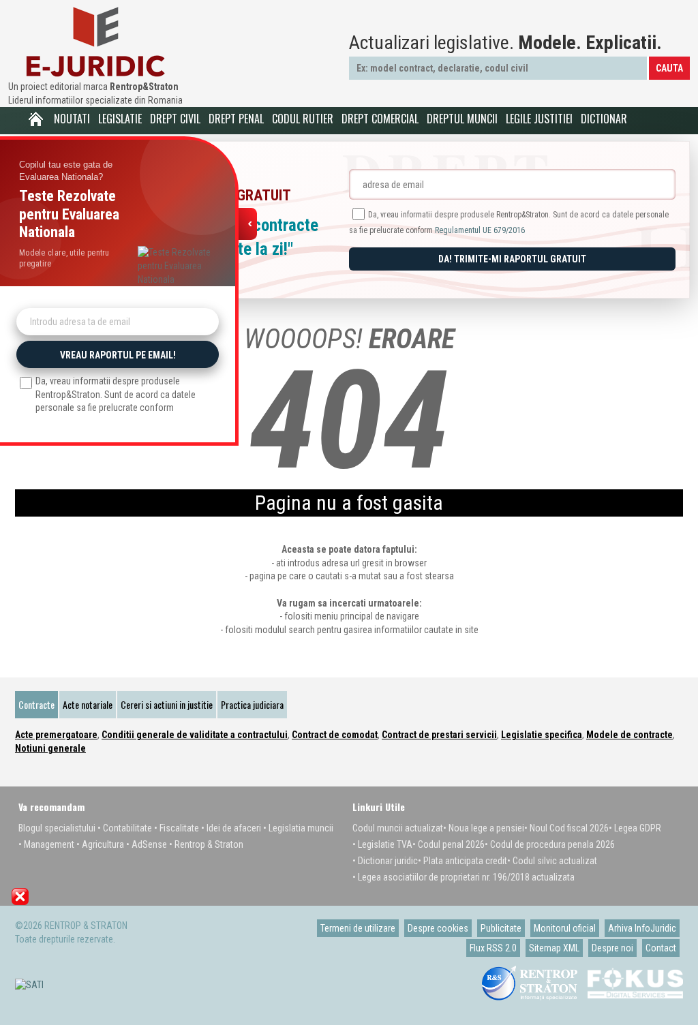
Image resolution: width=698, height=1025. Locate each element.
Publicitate (501, 928)
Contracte (36, 704)
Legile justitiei (539, 118)
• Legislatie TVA (382, 844)
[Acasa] (35, 119)
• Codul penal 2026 (448, 844)
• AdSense (146, 844)
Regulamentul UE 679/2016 (480, 230)
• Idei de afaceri (231, 828)
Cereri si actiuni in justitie (167, 704)
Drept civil (175, 118)
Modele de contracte (629, 734)
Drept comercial (380, 118)
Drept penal (236, 118)
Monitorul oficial (565, 928)
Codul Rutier (302, 118)
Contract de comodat (335, 734)
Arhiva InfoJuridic (642, 928)
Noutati (72, 118)
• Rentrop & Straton (206, 844)
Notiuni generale (50, 748)
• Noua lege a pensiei (483, 828)
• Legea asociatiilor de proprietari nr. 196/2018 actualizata (463, 877)
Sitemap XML (554, 948)
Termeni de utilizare (357, 928)
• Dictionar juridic (385, 860)
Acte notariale (87, 704)
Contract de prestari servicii (439, 734)
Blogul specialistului (56, 828)
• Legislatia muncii (298, 828)
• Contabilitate (124, 828)
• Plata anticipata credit (462, 860)
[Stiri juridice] (95, 42)
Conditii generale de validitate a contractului (195, 734)
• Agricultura (100, 844)
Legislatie (120, 118)
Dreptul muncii (462, 118)
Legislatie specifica (541, 734)
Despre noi (612, 948)
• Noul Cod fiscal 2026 (566, 828)
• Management (46, 844)
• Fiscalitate (176, 828)
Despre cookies (438, 928)
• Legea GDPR (635, 828)
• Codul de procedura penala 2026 (550, 844)
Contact (661, 948)
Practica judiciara (252, 704)
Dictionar (604, 118)
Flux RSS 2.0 (493, 948)
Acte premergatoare (56, 734)
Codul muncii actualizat (397, 828)
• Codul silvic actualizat (552, 860)
